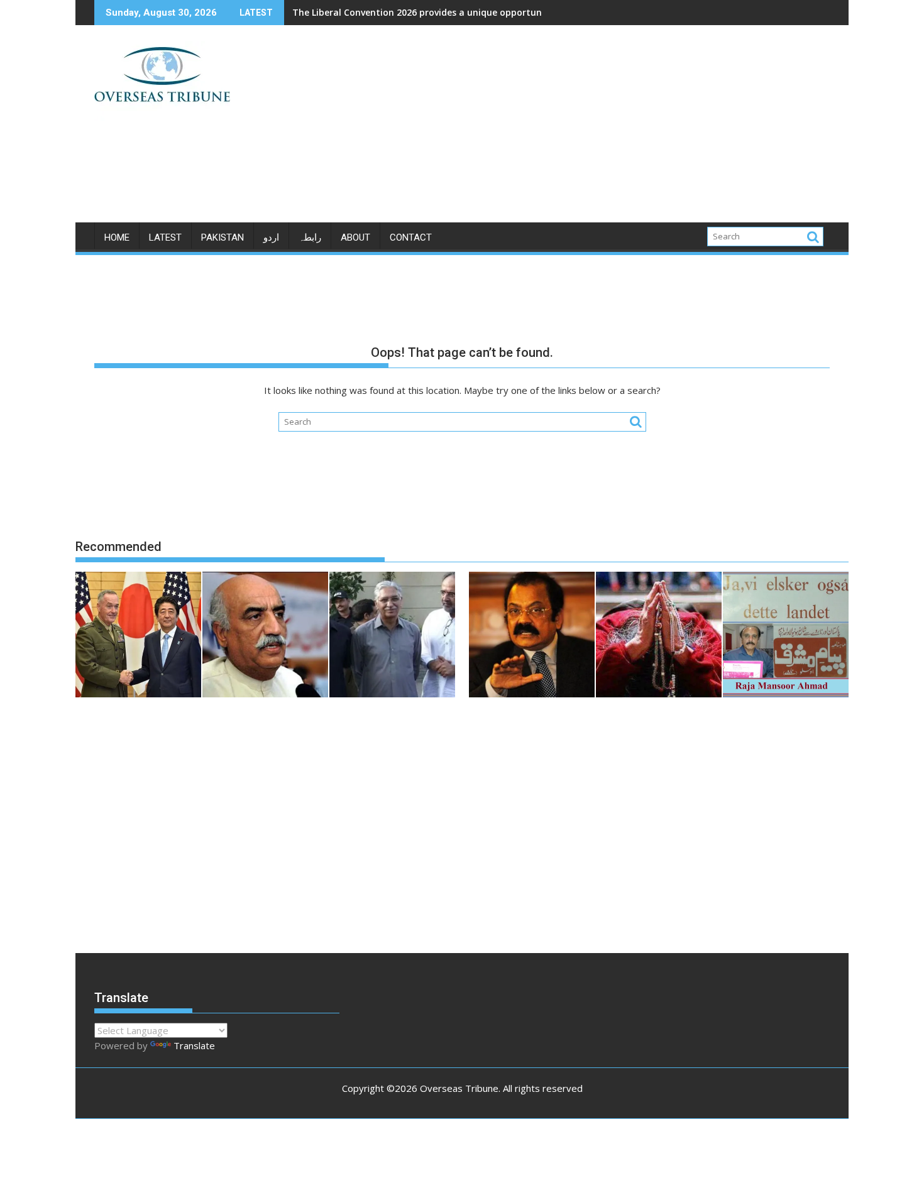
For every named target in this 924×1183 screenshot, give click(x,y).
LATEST (165, 237)
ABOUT (355, 237)
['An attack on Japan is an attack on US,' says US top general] (138, 636)
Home (116, 237)
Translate (194, 1045)
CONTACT (411, 237)
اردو (271, 237)
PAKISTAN (222, 237)
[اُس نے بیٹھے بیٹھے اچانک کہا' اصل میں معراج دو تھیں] (659, 636)
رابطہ (310, 237)
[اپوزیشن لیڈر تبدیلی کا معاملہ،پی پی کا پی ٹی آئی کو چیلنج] (392, 636)
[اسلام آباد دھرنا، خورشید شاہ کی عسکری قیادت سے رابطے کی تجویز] (265, 636)
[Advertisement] (579, 129)
